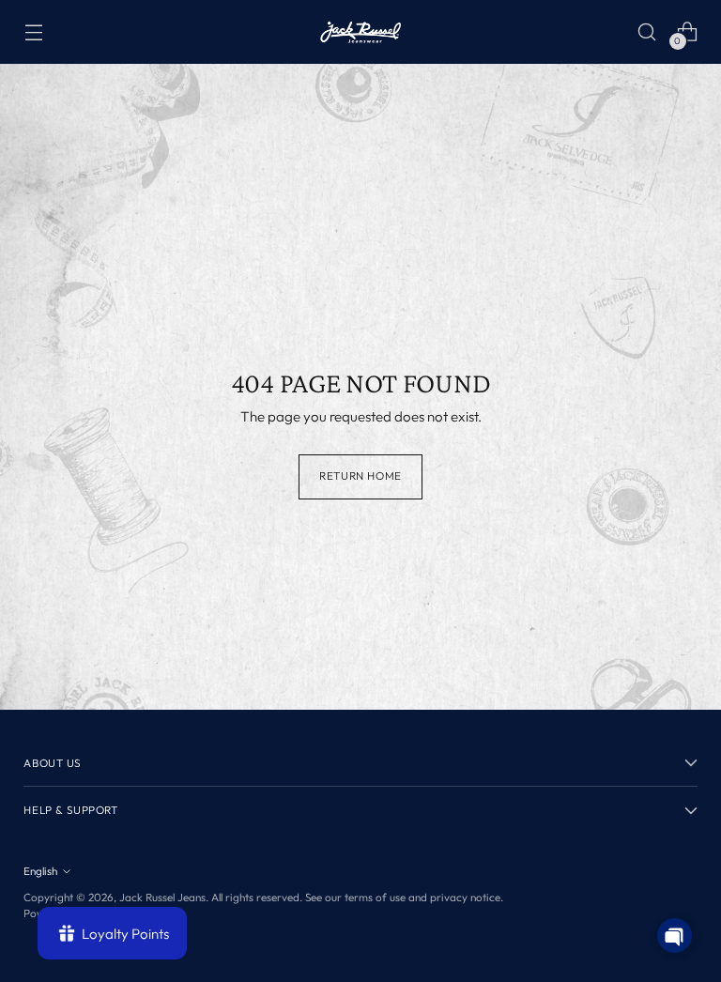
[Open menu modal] (33, 31)
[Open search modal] (647, 31)
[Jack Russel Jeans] (360, 32)
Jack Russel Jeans (162, 897)
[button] (674, 935)
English (40, 871)
